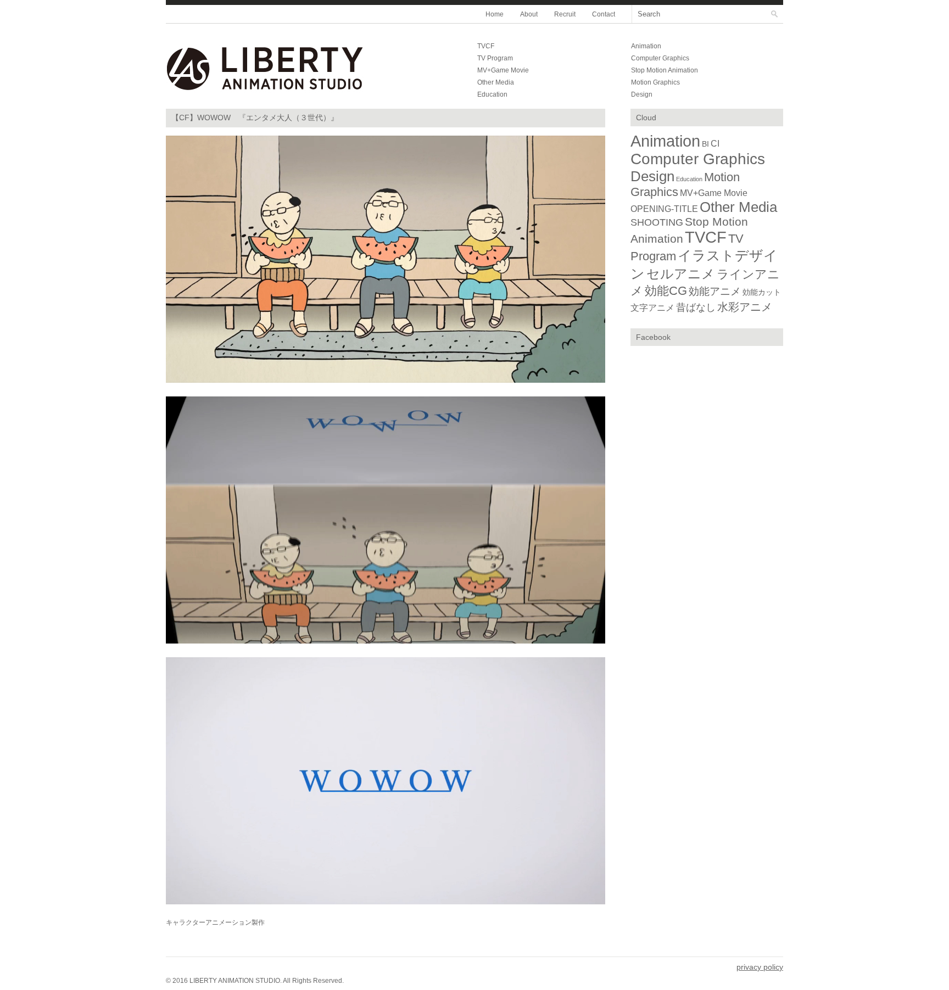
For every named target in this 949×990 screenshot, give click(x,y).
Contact (603, 14)
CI (715, 143)
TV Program (495, 58)
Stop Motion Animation (664, 70)
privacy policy (759, 967)
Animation (646, 46)
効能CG (666, 291)
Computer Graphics (660, 58)
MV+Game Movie (503, 70)
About (529, 14)
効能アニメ (715, 291)
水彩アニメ (744, 307)
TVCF (485, 46)
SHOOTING (656, 222)
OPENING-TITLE (664, 209)
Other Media (495, 82)
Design (641, 94)
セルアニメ (680, 273)
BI (705, 143)
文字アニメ (652, 307)
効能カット (762, 292)
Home (494, 14)
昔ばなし (696, 307)
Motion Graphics (655, 82)
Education (492, 94)
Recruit (565, 14)
